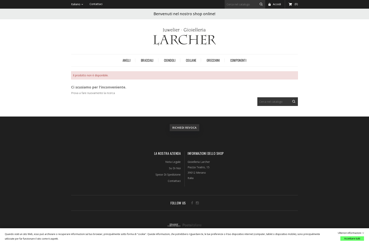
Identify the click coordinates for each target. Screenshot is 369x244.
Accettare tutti (352, 238)
